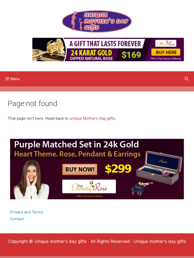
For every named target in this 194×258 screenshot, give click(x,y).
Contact (17, 218)
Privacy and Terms (26, 212)
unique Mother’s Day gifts (92, 118)
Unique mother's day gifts (160, 241)
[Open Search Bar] (186, 78)
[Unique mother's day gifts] (97, 21)
